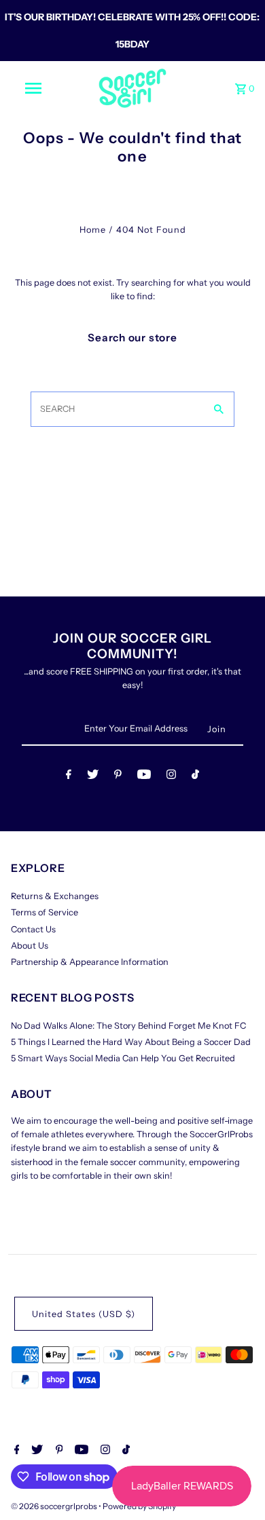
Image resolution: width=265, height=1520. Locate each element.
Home (93, 230)
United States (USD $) (83, 1314)
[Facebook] (68, 777)
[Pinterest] (118, 777)
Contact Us (33, 929)
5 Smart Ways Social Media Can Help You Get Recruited (123, 1058)
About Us (29, 945)
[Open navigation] (32, 88)
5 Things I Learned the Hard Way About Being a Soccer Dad (131, 1042)
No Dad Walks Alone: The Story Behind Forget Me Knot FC (128, 1026)
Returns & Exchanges (55, 896)
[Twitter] (93, 777)
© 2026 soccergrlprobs (55, 1506)
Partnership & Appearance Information (90, 962)
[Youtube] (144, 777)
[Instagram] (171, 777)
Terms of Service (44, 912)
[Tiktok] (195, 777)
